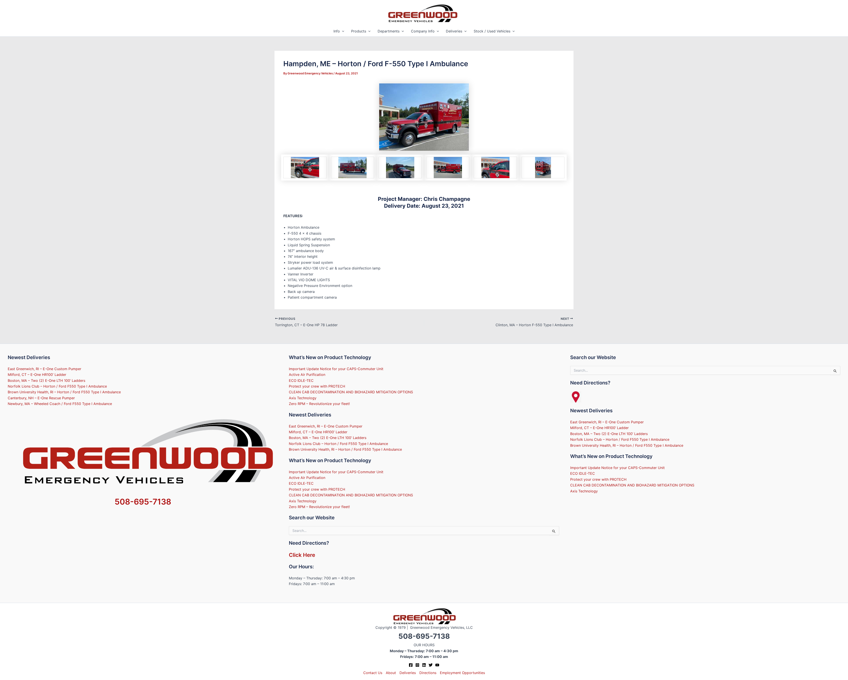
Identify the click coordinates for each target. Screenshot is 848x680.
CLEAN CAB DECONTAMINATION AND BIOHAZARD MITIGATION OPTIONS (351, 392)
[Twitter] (431, 665)
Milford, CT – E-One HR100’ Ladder (37, 374)
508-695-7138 (143, 502)
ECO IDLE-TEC (301, 380)
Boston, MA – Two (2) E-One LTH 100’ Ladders (46, 380)
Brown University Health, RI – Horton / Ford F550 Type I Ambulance (64, 392)
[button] (342, 31)
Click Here (302, 555)
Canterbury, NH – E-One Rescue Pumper (41, 398)
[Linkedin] (424, 665)
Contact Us (372, 673)
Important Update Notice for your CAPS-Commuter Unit (336, 369)
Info (336, 31)
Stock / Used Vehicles (492, 31)
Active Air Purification (307, 374)
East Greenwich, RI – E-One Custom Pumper (44, 369)
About (391, 673)
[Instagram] (417, 665)
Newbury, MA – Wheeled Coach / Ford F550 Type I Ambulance (60, 403)
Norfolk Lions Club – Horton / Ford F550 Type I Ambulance (57, 386)
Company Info (423, 31)
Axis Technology (302, 398)
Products (358, 31)
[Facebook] (411, 665)
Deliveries (454, 31)
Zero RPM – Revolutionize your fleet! (319, 403)
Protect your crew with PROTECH (317, 386)
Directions (427, 673)
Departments (388, 31)
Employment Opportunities (462, 673)
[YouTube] (437, 665)
